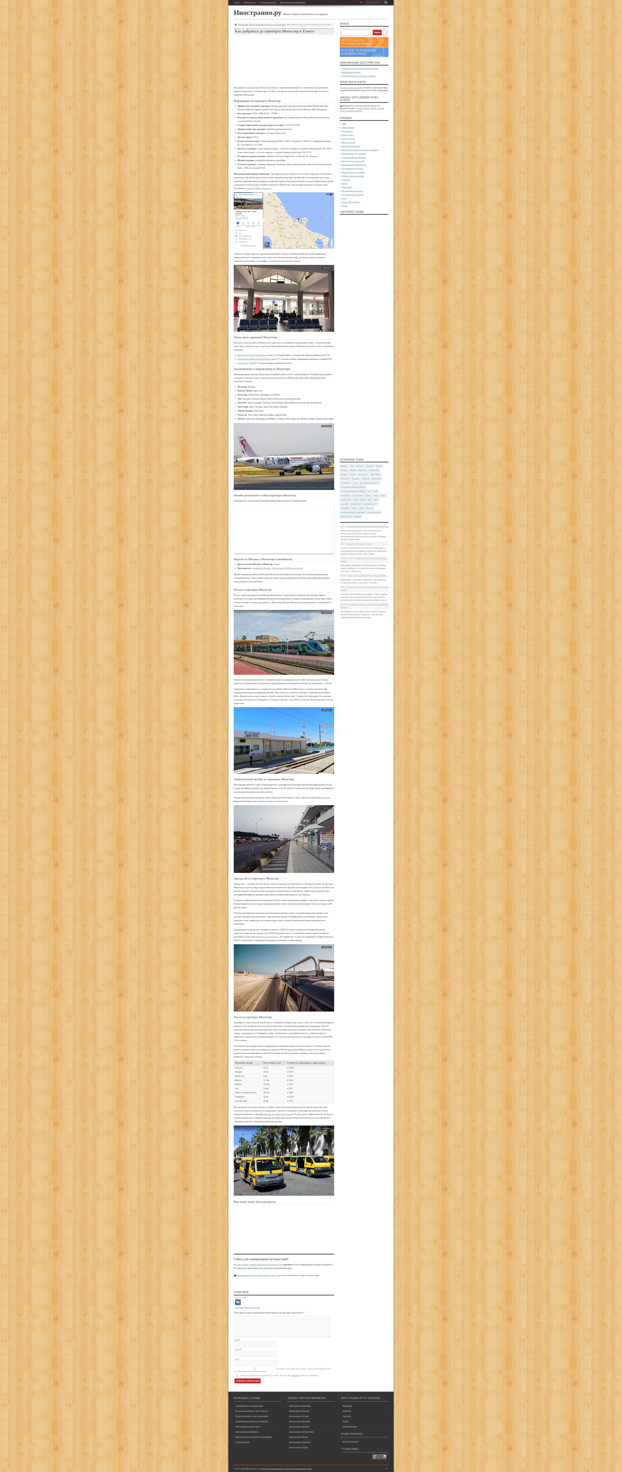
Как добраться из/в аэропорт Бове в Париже (367, 576)
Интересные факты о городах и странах (360, 150)
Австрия (344, 466)
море (376, 495)
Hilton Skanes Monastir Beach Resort (253, 359)
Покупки (346, 180)
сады (361, 508)
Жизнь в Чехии (348, 142)
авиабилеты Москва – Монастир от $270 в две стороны (277, 568)
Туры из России (242, 1442)
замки (375, 491)
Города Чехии (348, 138)
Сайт (237, 1359)
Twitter (346, 1421)
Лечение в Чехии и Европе (354, 157)
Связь (344, 198)
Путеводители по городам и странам (358, 76)
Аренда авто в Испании (299, 1421)
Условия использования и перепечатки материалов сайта (286, 1468)
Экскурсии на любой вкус (247, 1431)
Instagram (347, 1411)
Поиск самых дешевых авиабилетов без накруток (258, 1264)
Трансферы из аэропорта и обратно (251, 1421)
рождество (345, 508)
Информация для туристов (354, 153)
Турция (353, 474)
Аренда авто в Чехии (298, 1437)
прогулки (344, 504)
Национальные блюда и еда (354, 165)
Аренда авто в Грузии (299, 1416)
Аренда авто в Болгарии (300, 1405)
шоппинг (357, 517)
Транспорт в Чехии (350, 202)
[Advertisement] (284, 61)
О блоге (237, 2)
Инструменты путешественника (292, 2)
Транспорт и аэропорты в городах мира (360, 68)
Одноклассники (350, 1426)
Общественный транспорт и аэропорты (267, 24)
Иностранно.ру (258, 12)
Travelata (326, 797)
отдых (382, 495)
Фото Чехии (375, 474)
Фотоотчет (345, 479)
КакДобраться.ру (350, 1441)
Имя (236, 1340)
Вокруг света (348, 135)
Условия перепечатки (268, 2)
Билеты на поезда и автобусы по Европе (253, 1437)
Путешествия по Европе (353, 194)
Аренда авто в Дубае (298, 1447)
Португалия (374, 470)
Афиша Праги (348, 127)
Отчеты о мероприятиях (353, 176)
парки (362, 500)
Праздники (347, 187)
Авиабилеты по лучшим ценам (249, 1405)
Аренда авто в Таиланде (300, 1442)
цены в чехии (346, 517)
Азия (352, 466)
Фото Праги (363, 474)
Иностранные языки (351, 146)
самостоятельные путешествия (352, 512)
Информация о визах (351, 72)
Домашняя (243, 24)
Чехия (344, 206)
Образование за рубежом (353, 172)
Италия (353, 470)
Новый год (362, 470)
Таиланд (344, 474)
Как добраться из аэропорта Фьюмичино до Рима (368, 526)
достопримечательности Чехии (353, 491)
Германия (370, 466)
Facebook (347, 1416)
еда (369, 491)
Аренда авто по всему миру (247, 1426)
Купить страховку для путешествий (251, 1416)
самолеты (369, 508)
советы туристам (373, 512)
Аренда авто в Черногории (301, 1431)
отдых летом (346, 500)
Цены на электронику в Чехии (359, 544)
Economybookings (270, 937)
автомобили (376, 479)
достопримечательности (369, 483)
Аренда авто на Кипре (299, 1426)
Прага (344, 183)
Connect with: (241, 1297)
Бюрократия (347, 131)
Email (237, 1349)
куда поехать (358, 495)
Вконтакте (347, 1405)
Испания (344, 470)
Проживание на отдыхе (352, 191)
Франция (355, 479)
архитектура (346, 483)
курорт (368, 495)
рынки (354, 508)
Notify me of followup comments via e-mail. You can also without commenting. (280, 1375)
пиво (369, 500)
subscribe (295, 1375)
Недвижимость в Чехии (352, 168)
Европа (379, 466)
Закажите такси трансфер (351, 87)
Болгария (359, 466)
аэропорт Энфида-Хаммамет (259, 188)
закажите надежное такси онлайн (278, 1114)
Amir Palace (242, 363)
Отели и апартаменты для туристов (251, 1411)
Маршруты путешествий (353, 161)
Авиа (344, 124)
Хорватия (365, 479)
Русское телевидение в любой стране (358, 52)
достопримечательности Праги (353, 487)
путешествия (356, 504)
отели (355, 500)
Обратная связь (249, 2)
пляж (376, 500)
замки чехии (345, 495)
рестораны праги (370, 504)
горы (355, 483)
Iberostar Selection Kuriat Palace (251, 355)
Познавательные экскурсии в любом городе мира (259, 1275)
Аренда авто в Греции (299, 1411)
